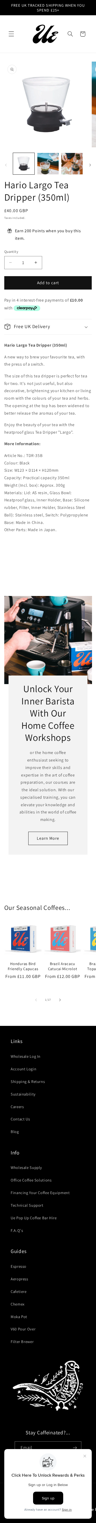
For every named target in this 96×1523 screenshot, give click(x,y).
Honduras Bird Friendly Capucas (23, 966)
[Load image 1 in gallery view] (23, 163)
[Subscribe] (75, 1447)
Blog (15, 1131)
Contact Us (20, 1118)
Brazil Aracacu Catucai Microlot (62, 966)
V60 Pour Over (23, 1328)
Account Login (23, 1068)
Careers (17, 1106)
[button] (11, 34)
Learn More (48, 838)
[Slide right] (90, 165)
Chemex (18, 1304)
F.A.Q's (17, 1230)
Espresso (18, 1266)
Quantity (11, 251)
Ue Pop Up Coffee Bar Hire (34, 1217)
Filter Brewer (22, 1341)
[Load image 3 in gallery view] (72, 163)
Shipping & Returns (28, 1081)
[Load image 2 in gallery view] (48, 163)
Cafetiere (19, 1291)
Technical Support (27, 1205)
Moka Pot (19, 1316)
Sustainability (23, 1094)
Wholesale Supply (26, 1167)
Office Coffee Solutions (31, 1180)
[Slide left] (6, 165)
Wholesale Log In (26, 1056)
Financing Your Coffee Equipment (40, 1192)
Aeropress (19, 1278)
